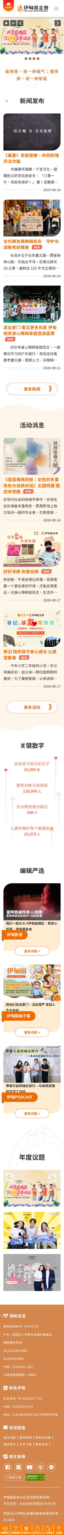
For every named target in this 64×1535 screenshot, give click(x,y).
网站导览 (9, 1444)
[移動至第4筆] (38, 58)
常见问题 (9, 1437)
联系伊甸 (41, 1444)
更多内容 (32, 951)
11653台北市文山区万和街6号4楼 (35, 1414)
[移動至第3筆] (34, 58)
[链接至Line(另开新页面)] (51, 1467)
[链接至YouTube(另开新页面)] (29, 1467)
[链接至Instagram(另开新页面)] (18, 1467)
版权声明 (25, 1437)
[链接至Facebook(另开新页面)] (7, 1467)
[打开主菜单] (56, 8)
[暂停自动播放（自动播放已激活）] (13, 23)
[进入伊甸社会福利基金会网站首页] (33, 8)
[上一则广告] (20, 23)
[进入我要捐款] (9, 10)
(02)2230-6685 (16, 1350)
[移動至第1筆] (26, 58)
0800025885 (15, 1358)
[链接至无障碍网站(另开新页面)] (35, 1477)
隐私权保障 (43, 1437)
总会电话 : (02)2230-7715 (22, 1398)
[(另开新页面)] (32, 35)
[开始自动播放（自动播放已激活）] (6, 23)
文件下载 (25, 1444)
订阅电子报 (14, 1477)
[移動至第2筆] (30, 58)
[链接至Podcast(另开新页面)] (40, 1467)
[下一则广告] (58, 23)
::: (6, 100)
